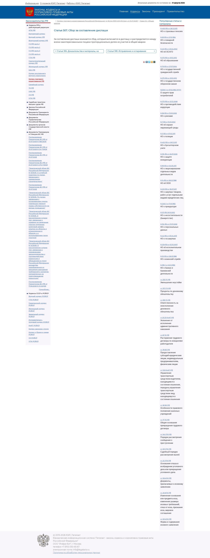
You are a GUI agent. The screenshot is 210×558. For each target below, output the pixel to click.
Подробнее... (44, 289)
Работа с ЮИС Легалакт (78, 3)
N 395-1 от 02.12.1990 (167, 265)
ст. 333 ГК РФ (165, 280)
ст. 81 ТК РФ (164, 335)
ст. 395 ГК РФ (165, 300)
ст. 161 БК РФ (165, 405)
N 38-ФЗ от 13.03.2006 (168, 113)
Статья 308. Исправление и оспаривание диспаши (131, 51)
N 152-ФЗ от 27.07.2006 (168, 224)
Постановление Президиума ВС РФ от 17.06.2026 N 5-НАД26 (38, 284)
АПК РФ (32, 30)
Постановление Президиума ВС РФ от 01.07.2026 (38, 155)
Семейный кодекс (36, 85)
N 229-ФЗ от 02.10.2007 (169, 245)
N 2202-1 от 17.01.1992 (167, 204)
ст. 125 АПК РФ (165, 519)
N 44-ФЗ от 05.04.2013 (168, 236)
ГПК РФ (32, 58)
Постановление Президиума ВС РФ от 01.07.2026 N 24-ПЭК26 (38, 147)
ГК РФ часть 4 (34, 54)
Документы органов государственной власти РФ (39, 127)
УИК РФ (32, 91)
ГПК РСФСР (33, 300)
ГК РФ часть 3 (34, 51)
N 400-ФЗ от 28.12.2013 (168, 28)
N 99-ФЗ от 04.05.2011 (168, 166)
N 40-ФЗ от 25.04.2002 (168, 49)
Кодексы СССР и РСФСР (39, 293)
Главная (123, 11)
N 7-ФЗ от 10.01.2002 (167, 122)
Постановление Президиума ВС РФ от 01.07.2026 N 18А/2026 (38, 139)
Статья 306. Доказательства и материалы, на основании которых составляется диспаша (77, 51)
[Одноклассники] (152, 61)
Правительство (175, 11)
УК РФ (31, 95)
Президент (158, 11)
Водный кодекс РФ (37, 37)
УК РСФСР (33, 338)
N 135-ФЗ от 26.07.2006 (168, 154)
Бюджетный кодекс (37, 34)
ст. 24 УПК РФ (165, 461)
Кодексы (135, 11)
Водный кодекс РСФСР (38, 296)
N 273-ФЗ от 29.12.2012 (168, 58)
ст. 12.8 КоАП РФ (166, 370)
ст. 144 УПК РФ (165, 434)
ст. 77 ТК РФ (164, 420)
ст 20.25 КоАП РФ (167, 318)
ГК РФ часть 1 (34, 44)
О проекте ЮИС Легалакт (52, 3)
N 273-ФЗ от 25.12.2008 (168, 101)
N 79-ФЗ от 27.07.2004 (168, 66)
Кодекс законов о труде (39, 329)
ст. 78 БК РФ (165, 350)
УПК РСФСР (34, 341)
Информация (32, 3)
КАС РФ (32, 70)
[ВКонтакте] (146, 61)
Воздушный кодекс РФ (38, 40)
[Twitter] (149, 61)
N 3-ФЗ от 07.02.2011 (167, 134)
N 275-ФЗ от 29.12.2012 (168, 78)
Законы (146, 11)
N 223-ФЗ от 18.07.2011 (168, 189)
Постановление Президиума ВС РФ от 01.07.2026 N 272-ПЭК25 (38, 163)
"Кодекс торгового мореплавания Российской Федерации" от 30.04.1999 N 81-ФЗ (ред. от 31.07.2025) (97, 21)
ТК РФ (31, 88)
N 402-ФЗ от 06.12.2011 (168, 142)
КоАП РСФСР (34, 325)
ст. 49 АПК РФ (165, 493)
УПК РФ (32, 98)
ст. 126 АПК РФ (165, 478)
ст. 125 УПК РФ (165, 449)
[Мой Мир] (154, 61)
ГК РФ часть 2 (34, 47)
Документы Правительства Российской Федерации (39, 119)
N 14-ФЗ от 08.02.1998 (168, 180)
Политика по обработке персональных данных (76, 552)
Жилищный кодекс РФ (38, 67)
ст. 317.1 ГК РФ (165, 288)
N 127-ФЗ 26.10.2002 (167, 212)
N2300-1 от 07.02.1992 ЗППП (170, 90)
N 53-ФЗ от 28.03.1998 (168, 256)
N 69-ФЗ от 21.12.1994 (168, 37)
